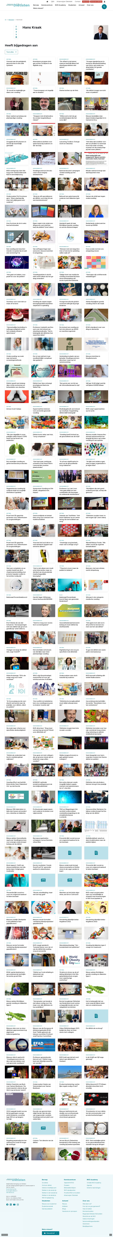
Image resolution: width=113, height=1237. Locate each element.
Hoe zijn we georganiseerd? (91, 1206)
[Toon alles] (11, 52)
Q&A (52, 1)
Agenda (89, 1185)
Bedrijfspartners (87, 1226)
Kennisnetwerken (88, 1211)
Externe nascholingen (93, 1188)
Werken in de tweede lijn (49, 1193)
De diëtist (45, 1183)
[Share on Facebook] (16, 31)
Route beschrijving (11, 1189)
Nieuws (64, 1204)
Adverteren (86, 1224)
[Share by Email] (16, 29)
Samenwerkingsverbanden (91, 1221)
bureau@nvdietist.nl (11, 1190)
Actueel (81, 5)
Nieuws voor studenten (49, 1204)
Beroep (36, 5)
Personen (11, 19)
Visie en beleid (87, 1209)
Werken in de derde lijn (49, 1195)
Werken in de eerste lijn (49, 1190)
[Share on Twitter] (16, 34)
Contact (78, 1)
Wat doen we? (87, 1204)
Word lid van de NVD (89, 1216)
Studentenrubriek (47, 1206)
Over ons (90, 5)
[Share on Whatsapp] (16, 26)
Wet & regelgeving (48, 1198)
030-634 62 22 (10, 1192)
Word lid (86, 1)
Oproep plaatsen (47, 1209)
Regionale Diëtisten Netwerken (92, 1214)
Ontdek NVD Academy (94, 1183)
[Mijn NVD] (104, 1)
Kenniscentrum (47, 5)
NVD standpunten (69, 1190)
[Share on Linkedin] (16, 37)
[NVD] (17, 5)
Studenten (72, 5)
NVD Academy (60, 5)
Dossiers (66, 1185)
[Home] (47, 1)
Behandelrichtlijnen (70, 1188)
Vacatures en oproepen (69, 1211)
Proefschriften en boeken (72, 1193)
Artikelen (65, 1206)
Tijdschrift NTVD (69, 1183)
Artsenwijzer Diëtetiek (64, 1)
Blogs (64, 1209)
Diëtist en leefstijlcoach (49, 1188)
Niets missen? (38, 8)
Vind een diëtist (96, 1)
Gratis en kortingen (88, 1219)
